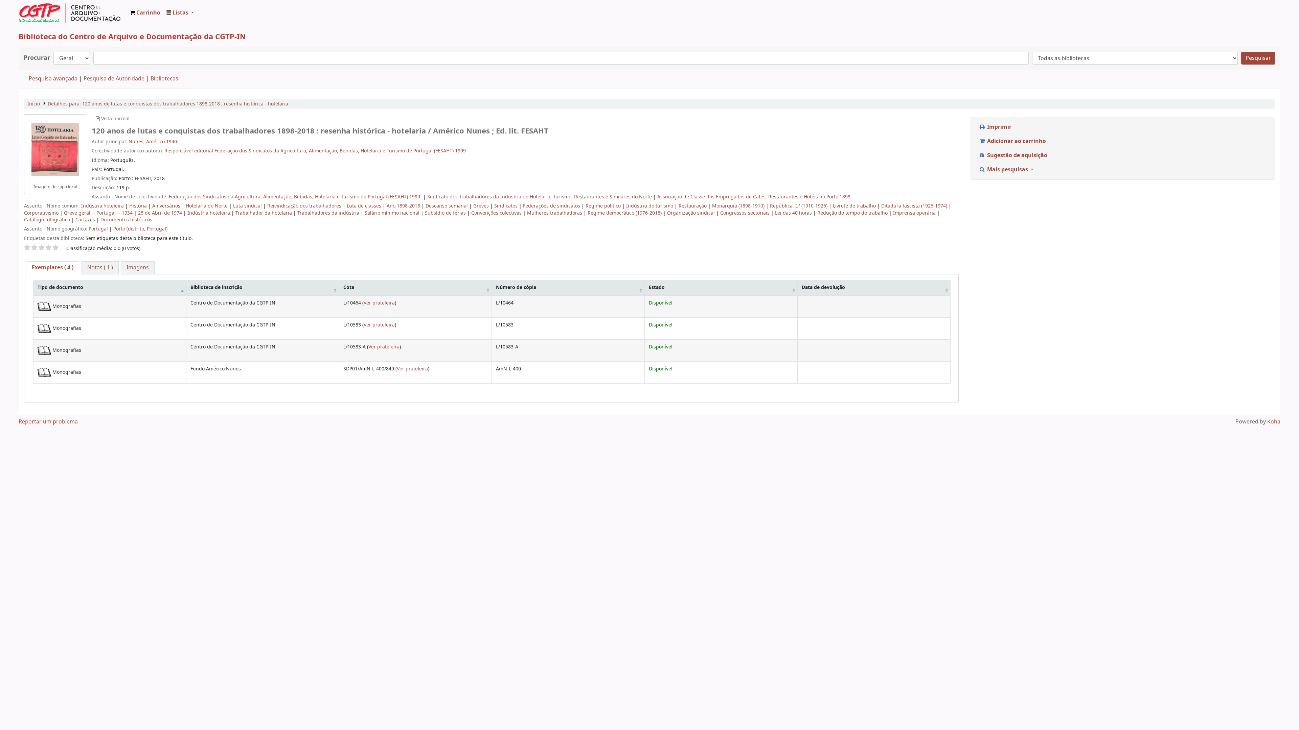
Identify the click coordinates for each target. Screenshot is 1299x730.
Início (33, 103)
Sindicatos (506, 206)
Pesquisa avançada (53, 79)
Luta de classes (365, 206)
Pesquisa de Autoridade (114, 79)
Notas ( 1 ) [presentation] (100, 268)
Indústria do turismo (650, 206)
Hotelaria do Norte (207, 206)
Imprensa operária (915, 213)
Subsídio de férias (446, 213)
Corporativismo (42, 213)
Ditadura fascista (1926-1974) (915, 206)
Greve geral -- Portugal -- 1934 (99, 213)
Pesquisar (1258, 58)
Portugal (99, 229)
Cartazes (85, 219)
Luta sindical (248, 206)
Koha (1273, 422)
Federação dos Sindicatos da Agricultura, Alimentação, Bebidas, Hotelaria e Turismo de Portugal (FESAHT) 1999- (296, 196)
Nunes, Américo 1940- (154, 141)
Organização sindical (691, 213)
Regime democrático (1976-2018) (625, 213)
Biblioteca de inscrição (216, 287)
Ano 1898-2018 (404, 206)
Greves (481, 206)
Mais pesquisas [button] (1007, 170)
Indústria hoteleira (103, 206)
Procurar (37, 58)
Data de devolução (823, 287)
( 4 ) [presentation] (52, 268)
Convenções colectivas (497, 213)
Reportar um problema (48, 422)
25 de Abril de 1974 (160, 213)
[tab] (52, 267)
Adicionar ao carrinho (1016, 141)
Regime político (604, 206)
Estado (657, 287)
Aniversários (167, 206)
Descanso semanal (447, 206)
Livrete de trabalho (855, 206)
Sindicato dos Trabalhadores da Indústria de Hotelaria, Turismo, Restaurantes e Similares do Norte (540, 196)
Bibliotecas (164, 79)
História (138, 206)
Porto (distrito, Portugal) (140, 229)
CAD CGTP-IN (69, 13)
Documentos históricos (126, 219)
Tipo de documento (60, 287)
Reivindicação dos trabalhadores (305, 206)
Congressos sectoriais (745, 213)
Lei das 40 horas (794, 213)
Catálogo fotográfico (47, 219)
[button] (145, 13)
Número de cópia (516, 287)
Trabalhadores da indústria (329, 213)
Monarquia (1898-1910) (739, 206)
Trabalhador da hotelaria (264, 213)
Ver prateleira (379, 303)
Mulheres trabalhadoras (555, 213)
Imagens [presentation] (138, 268)
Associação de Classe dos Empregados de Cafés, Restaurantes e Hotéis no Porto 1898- (754, 196)
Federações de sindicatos (552, 206)
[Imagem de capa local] (55, 149)
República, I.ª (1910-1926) (799, 206)
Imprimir (998, 127)
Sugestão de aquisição (1016, 155)
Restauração (693, 206)
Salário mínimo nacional (393, 213)
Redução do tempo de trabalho (853, 213)
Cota (348, 287)
